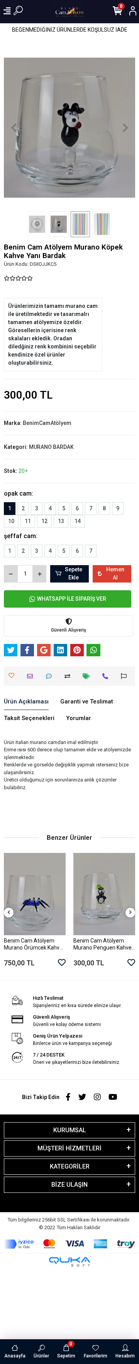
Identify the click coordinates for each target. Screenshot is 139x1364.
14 (78, 521)
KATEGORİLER (70, 1166)
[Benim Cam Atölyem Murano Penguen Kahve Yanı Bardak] (35, 894)
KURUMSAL (69, 1130)
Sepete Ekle (73, 573)
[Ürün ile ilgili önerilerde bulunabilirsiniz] (125, 676)
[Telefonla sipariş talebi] (107, 676)
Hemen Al (115, 573)
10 (11, 521)
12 (44, 521)
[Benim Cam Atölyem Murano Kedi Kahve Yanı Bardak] (104, 894)
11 (28, 521)
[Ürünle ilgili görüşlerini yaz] (51, 676)
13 (61, 521)
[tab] (26, 701)
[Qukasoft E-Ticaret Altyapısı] (69, 1262)
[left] (8, 912)
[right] (130, 912)
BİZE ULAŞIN (69, 1184)
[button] (14, 127)
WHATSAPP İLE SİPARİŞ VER (71, 599)
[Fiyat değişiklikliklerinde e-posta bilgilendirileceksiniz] (88, 676)
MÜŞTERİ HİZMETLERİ (69, 1148)
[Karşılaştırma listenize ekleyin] (69, 676)
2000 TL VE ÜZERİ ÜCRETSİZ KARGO (69, 30)
